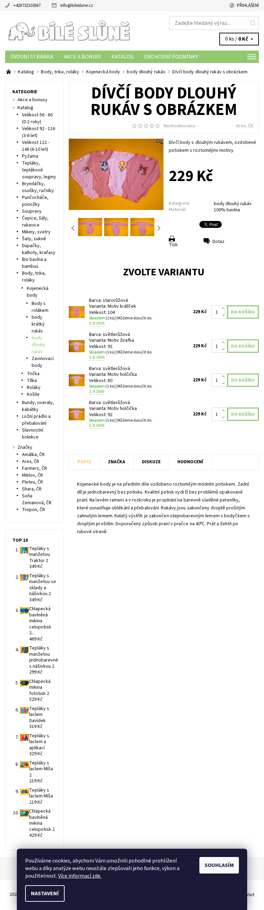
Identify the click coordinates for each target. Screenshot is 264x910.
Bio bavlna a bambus (34, 263)
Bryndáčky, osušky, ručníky (38, 187)
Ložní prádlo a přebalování (36, 420)
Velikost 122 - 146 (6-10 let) (35, 146)
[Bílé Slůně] (68, 31)
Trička (33, 373)
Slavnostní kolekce (32, 434)
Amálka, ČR (33, 454)
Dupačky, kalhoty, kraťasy (38, 249)
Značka (116, 461)
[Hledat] (253, 23)
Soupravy (32, 211)
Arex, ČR (244, 126)
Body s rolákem (40, 307)
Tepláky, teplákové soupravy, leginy (39, 170)
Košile (33, 394)
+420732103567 (27, 5)
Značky (25, 447)
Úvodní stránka (31, 57)
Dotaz (218, 241)
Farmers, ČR (34, 468)
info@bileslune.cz (76, 5)
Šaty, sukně (34, 238)
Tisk (173, 244)
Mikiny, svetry (36, 232)
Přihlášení (248, 5)
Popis (84, 461)
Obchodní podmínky (171, 57)
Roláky (34, 387)
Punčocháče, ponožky (35, 201)
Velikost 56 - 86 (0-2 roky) (37, 118)
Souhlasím (219, 865)
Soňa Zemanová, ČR (37, 499)
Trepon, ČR (33, 509)
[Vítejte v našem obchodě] (9, 71)
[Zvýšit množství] (224, 308)
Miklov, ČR (32, 475)
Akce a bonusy (82, 57)
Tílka (32, 380)
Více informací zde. (79, 876)
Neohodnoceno (179, 126)
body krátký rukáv (38, 324)
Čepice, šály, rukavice (35, 222)
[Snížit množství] (224, 315)
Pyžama (30, 156)
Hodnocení (190, 461)
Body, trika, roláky (34, 277)
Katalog (122, 57)
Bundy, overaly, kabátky (38, 406)
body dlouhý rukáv (233, 203)
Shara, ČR (32, 489)
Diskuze (151, 461)
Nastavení (45, 893)
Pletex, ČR (32, 482)
